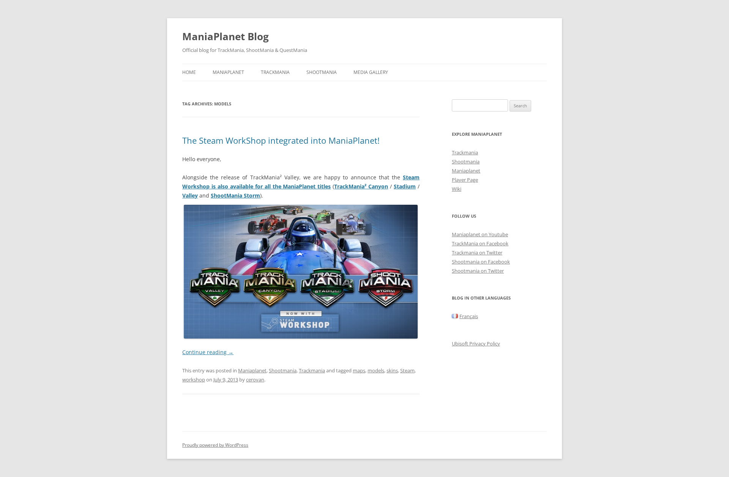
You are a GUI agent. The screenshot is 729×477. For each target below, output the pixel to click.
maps (359, 370)
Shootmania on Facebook (481, 261)
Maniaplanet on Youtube (480, 234)
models (376, 370)
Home (189, 72)
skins (392, 370)
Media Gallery (370, 72)
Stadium (405, 186)
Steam (407, 370)
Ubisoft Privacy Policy (476, 343)
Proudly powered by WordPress (215, 445)
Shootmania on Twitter (478, 270)
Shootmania (321, 72)
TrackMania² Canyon (361, 186)
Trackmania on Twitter (477, 252)
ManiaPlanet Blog (225, 36)
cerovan (255, 379)
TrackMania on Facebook (480, 243)
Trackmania (275, 72)
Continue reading (208, 352)
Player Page (465, 179)
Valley (190, 195)
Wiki (456, 188)
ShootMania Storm (235, 195)
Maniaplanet (228, 72)
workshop (193, 379)
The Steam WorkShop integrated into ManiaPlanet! (281, 140)
